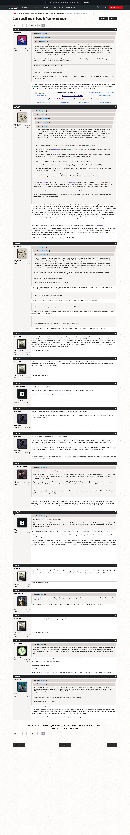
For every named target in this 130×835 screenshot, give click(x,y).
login (64, 725)
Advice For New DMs (41, 95)
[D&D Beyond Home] (12, 7)
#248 (115, 333)
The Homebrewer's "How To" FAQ (72, 96)
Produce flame (43, 182)
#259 (115, 676)
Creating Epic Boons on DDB (44, 102)
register (77, 725)
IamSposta (43, 114)
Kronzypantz (42, 33)
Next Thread (112, 745)
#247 (115, 243)
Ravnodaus (42, 680)
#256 (115, 590)
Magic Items (75, 99)
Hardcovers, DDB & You (83, 102)
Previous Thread (19, 745)
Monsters (64, 99)
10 (32, 25)
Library (45, 7)
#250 (115, 383)
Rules (35, 7)
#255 (115, 565)
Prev (15, 25)
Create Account (116, 7)
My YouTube (111, 92)
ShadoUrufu (42, 467)
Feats (69, 99)
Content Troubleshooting (105, 102)
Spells (59, 99)
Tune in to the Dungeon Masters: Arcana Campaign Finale (61, 2)
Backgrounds (84, 99)
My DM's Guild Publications (94, 92)
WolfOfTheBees (44, 37)
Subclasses (91, 99)
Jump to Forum (65, 745)
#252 (115, 433)
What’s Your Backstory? (104, 95)
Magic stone (54, 390)
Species (98, 99)
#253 (115, 463)
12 (40, 25)
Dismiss (86, 2)
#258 (115, 640)
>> (46, 33)
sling (101, 84)
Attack (35, 86)
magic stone (78, 86)
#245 (115, 29)
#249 (115, 358)
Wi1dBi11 (43, 41)
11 (36, 25)
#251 (115, 408)
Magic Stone (56, 149)
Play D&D (25, 7)
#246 (115, 107)
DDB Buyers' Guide (65, 102)
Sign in (105, 7)
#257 (115, 615)
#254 (115, 512)
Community (57, 7)
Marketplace (70, 7)
